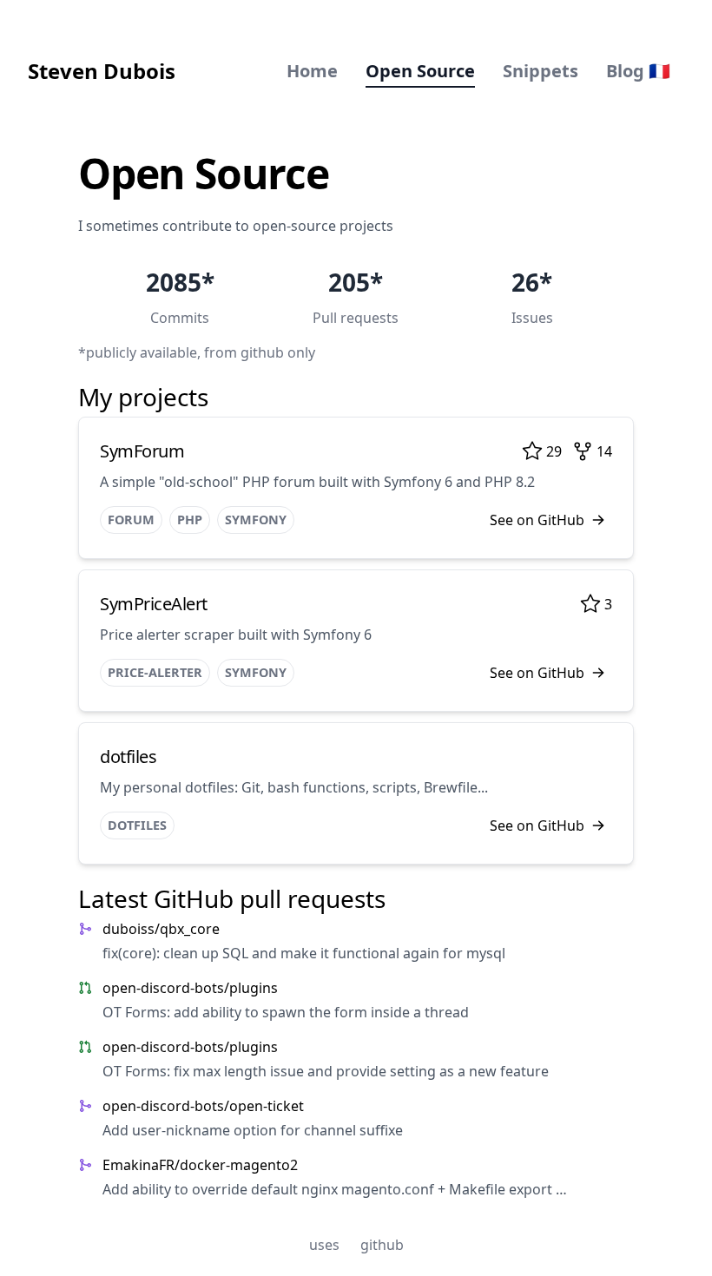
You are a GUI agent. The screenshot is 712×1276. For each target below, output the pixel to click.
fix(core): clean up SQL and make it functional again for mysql (303, 953)
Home (312, 70)
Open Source (420, 70)
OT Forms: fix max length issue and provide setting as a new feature (325, 1071)
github (382, 1244)
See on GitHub (537, 519)
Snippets (540, 70)
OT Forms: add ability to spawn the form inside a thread (285, 1012)
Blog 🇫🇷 (638, 70)
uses (324, 1244)
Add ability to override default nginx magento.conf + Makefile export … (334, 1189)
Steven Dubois (101, 70)
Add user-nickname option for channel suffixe (252, 1130)
